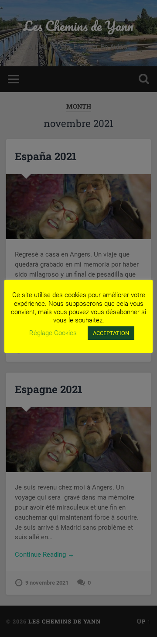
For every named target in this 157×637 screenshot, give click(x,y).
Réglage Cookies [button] (53, 333)
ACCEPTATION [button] (111, 333)
